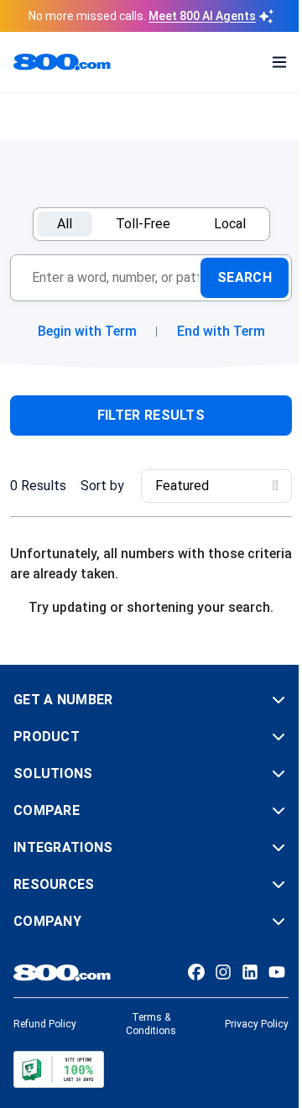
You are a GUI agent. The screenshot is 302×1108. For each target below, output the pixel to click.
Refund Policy (44, 1024)
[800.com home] (62, 62)
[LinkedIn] (250, 972)
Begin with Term (87, 331)
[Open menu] (279, 62)
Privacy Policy (257, 1024)
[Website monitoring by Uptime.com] (58, 1069)
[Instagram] (223, 972)
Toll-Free (143, 224)
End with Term (221, 331)
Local (230, 224)
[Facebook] (196, 972)
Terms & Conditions (151, 1024)
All (64, 224)
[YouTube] (277, 972)
